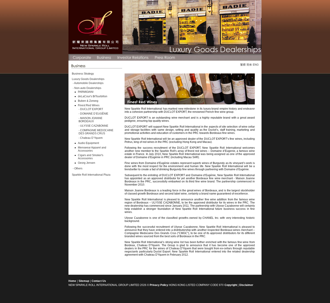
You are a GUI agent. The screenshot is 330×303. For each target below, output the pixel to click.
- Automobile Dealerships (88, 83)
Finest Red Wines (88, 105)
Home (72, 281)
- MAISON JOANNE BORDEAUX (90, 120)
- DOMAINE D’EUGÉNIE (93, 113)
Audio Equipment (88, 143)
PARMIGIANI (85, 91)
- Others (77, 168)
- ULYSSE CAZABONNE (93, 125)
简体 (249, 64)
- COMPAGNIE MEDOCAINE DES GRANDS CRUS (96, 132)
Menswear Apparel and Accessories (92, 149)
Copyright (231, 285)
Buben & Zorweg (88, 100)
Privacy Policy (159, 285)
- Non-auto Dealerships (87, 88)
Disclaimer (246, 285)
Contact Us (99, 281)
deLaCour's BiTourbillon (92, 96)
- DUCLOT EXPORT (91, 109)
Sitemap (84, 281)
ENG (256, 64)
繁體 (243, 64)
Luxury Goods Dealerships (88, 79)
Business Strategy (83, 73)
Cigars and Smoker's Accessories (90, 157)
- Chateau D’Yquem (91, 137)
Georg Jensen (86, 162)
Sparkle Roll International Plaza (91, 174)
